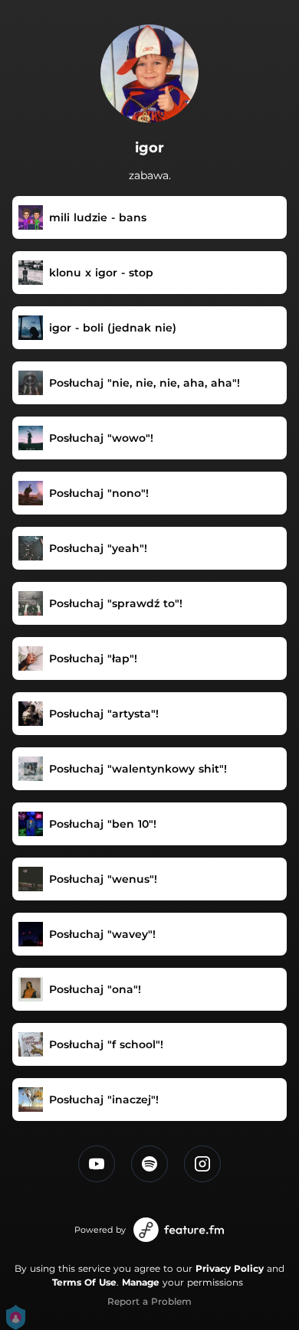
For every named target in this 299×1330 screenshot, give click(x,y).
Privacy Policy (230, 1268)
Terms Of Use (84, 1282)
